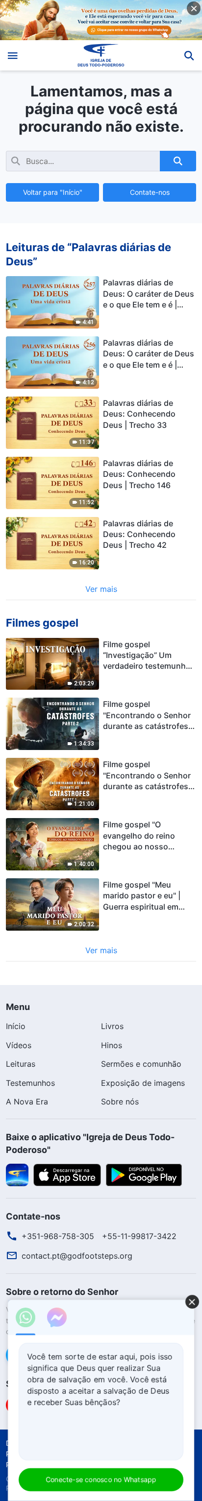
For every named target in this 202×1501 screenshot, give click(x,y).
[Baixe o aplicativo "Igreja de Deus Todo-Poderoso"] (17, 1174)
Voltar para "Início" (52, 192)
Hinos (111, 1045)
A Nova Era (27, 1101)
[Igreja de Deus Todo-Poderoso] (101, 55)
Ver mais (101, 589)
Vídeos (18, 1045)
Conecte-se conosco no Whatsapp (101, 1479)
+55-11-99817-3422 (139, 1236)
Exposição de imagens (143, 1083)
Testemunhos (30, 1083)
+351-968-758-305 (58, 1236)
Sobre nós (120, 1101)
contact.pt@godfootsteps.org (77, 1256)
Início (15, 1026)
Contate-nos (150, 192)
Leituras (20, 1064)
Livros (112, 1026)
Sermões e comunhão (141, 1064)
